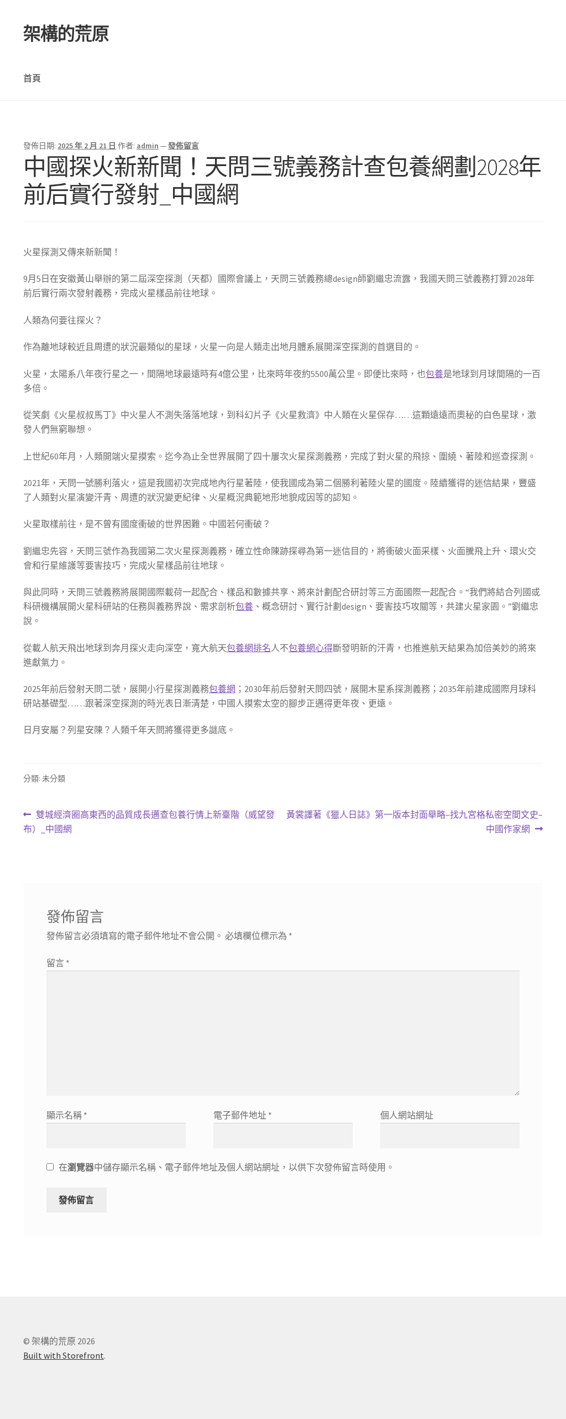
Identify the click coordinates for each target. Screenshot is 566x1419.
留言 (58, 962)
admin (148, 146)
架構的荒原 (66, 34)
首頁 (32, 78)
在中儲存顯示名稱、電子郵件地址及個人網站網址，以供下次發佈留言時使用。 (227, 1167)
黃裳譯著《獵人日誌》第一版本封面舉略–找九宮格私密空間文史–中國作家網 (414, 822)
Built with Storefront (63, 1355)
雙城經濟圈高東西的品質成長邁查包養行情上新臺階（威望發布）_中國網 (149, 822)
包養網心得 (311, 647)
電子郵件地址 (242, 1115)
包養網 (222, 688)
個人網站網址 (406, 1115)
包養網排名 (249, 647)
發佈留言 (183, 146)
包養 (434, 373)
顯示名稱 (66, 1115)
